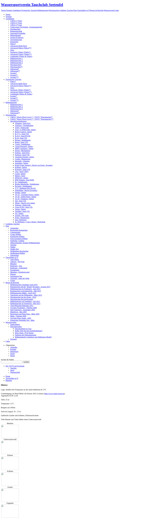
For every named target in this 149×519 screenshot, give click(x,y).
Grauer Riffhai (15, 234)
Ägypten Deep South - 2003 (20, 318)
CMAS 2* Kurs (16, 23)
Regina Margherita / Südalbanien (27, 184)
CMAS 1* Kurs (16, 21)
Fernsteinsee (14, 270)
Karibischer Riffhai (17, 237)
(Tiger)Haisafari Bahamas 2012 (21, 306)
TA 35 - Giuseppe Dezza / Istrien (27, 195)
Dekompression (16, 327)
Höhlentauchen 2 (16, 61)
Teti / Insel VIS (20, 201)
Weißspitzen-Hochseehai (19, 251)
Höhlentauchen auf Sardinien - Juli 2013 (25, 301)
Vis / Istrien (19, 213)
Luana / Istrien (20, 174)
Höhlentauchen (42, 10)
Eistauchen (14, 42)
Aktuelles (13, 347)
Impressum (14, 351)
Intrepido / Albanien (22, 161)
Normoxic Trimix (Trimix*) (20, 52)
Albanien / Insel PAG (23, 123)
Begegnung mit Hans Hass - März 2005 (24, 314)
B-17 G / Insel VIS (22, 134)
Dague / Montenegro (22, 151)
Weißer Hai (14, 249)
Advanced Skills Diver (18, 46)
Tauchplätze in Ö (83, 10)
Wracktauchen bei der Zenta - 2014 (23, 297)
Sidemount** (15, 71)
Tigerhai (13, 245)
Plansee (13, 274)
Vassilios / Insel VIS (22, 211)
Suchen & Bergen (16, 38)
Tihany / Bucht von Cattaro (25, 203)
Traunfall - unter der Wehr (19, 278)
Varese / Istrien (20, 209)
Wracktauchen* (16, 65)
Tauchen (13, 368)
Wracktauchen (54, 10)
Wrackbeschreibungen (18, 121)
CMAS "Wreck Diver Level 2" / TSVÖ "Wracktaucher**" (32, 119)
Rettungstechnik (16, 31)
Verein (3, 10)
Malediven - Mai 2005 (18, 312)
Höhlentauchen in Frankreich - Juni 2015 (25, 289)
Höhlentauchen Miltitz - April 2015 (23, 293)
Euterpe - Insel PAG (22, 153)
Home (12, 356)
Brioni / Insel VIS (21, 142)
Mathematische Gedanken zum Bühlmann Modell (33, 337)
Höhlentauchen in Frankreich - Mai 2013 (25, 304)
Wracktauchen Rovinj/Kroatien (21, 299)
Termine (9, 10)
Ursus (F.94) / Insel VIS (23, 207)
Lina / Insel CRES (21, 172)
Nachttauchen (15, 29)
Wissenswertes (109, 10)
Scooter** (14, 75)
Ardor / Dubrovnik (22, 128)
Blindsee (13, 264)
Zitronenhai (14, 255)
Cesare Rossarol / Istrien (24, 146)
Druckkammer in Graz (23, 329)
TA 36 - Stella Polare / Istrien (25, 197)
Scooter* (13, 73)
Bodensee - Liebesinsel (18, 268)
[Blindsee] (10, 437)
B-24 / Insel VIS (21, 138)
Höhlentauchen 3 (16, 63)
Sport (12, 370)
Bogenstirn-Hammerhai (18, 230)
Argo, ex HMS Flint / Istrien (25, 130)
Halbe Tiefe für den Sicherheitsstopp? (28, 331)
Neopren (13, 339)
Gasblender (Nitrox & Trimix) (21, 56)
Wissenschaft (15, 372)
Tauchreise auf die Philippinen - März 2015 (26, 295)
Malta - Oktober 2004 (18, 316)
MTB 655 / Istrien (21, 178)
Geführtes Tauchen (66, 10)
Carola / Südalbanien (22, 144)
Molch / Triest (20, 176)
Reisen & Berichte (96, 10)
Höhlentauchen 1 (16, 58)
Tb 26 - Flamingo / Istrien (24, 199)
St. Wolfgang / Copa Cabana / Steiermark (30, 222)
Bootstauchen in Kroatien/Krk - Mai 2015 (25, 291)
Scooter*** (14, 77)
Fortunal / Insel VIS (22, 155)
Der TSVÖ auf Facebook (15, 366)
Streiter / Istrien (20, 193)
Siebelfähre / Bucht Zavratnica (26, 190)
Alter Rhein (14, 260)
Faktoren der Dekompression (25, 335)
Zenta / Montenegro (22, 218)
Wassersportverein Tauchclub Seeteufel (32, 4)
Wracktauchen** (16, 67)
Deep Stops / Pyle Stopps (24, 333)
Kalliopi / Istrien (21, 167)
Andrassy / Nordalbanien (24, 125)
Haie (75, 10)
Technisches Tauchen (29, 10)
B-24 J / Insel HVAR (22, 136)
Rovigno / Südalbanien (23, 186)
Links (117, 10)
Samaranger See (16, 276)
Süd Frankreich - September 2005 (22, 310)
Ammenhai (14, 228)
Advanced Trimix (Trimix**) (21, 54)
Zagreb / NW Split (22, 216)
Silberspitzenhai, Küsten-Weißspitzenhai (25, 243)
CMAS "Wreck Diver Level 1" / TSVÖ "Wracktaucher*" (31, 117)
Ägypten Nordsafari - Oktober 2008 (23, 308)
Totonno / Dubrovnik (22, 205)
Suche (12, 354)
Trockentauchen (16, 40)
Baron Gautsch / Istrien (23, 132)
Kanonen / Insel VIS (22, 169)
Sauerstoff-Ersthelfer (17, 33)
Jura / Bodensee (21, 220)
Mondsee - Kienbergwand (19, 272)
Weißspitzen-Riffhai (17, 253)
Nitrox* (13, 44)
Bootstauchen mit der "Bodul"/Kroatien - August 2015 (30, 287)
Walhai (12, 247)
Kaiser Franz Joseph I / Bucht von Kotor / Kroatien (33, 165)
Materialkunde (15, 35)
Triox (12, 50)
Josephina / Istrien (21, 163)
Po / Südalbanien (21, 182)
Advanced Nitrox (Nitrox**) (20, 48)
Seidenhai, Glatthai (17, 241)
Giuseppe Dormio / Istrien (24, 157)
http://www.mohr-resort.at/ (54, 394)
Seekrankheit (15, 324)
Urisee (12, 280)
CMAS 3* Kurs (16, 25)
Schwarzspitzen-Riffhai (18, 239)
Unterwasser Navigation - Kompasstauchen (26, 27)
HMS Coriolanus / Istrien (24, 149)
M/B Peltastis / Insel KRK (24, 180)
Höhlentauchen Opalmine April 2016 (23, 285)
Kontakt (13, 349)
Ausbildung (16, 10)
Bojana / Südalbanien (23, 140)
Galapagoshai (15, 232)
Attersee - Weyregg (17, 262)
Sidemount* (14, 69)
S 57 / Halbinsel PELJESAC (25, 188)
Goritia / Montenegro (22, 159)
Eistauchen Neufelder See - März (22, 320)
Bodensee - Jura (16, 266)
